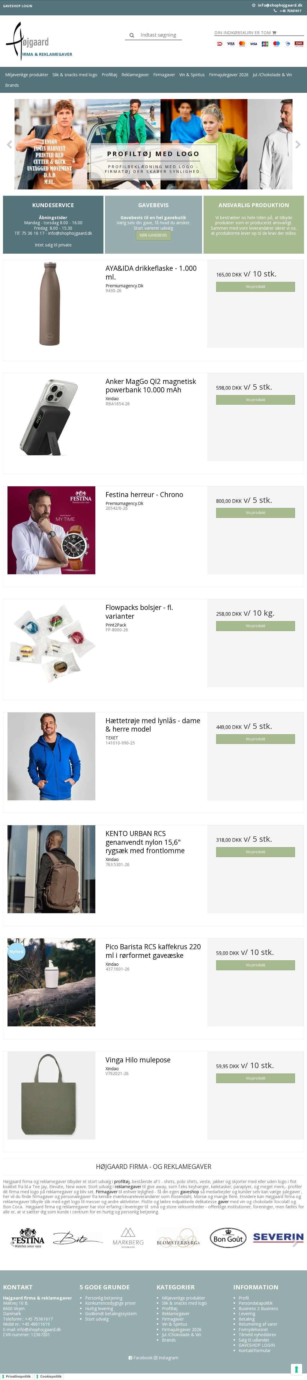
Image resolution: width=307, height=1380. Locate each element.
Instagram (167, 1357)
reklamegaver (128, 1186)
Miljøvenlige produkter (26, 74)
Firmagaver (164, 74)
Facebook (142, 1357)
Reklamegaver (135, 74)
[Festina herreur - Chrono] (51, 534)
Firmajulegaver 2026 (229, 74)
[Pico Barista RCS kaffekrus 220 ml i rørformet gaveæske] (51, 986)
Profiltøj (109, 74)
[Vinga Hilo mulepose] (51, 1100)
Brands (12, 85)
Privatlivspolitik (18, 1376)
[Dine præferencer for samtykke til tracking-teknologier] (296, 1369)
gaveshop (190, 1191)
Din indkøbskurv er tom (242, 32)
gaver (223, 1201)
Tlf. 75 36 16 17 (29, 233)
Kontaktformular (255, 1350)
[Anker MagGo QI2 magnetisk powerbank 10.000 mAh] (51, 421)
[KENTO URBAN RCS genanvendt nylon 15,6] (51, 873)
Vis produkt (255, 286)
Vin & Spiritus (192, 74)
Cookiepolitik (50, 1376)
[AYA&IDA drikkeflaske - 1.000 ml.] (51, 308)
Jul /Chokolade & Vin (272, 74)
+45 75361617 (290, 11)
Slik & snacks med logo (74, 74)
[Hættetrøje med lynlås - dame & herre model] (51, 760)
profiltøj (122, 1181)
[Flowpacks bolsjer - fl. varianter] (51, 647)
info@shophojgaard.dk (280, 5)
